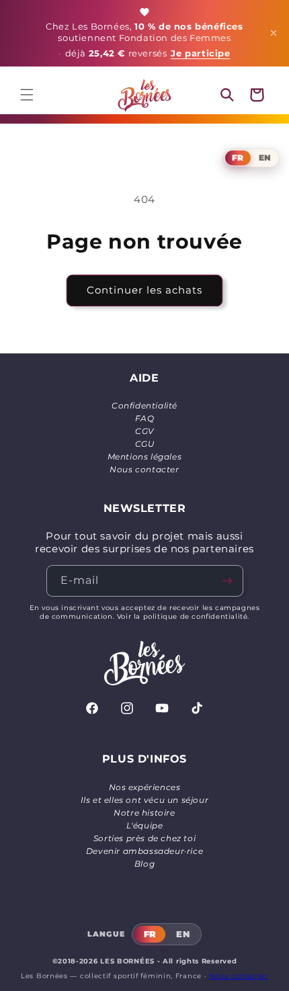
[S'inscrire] (228, 581)
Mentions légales (145, 456)
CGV (144, 431)
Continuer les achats (144, 290)
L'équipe (144, 825)
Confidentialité (144, 405)
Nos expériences (145, 787)
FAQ (145, 418)
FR (237, 158)
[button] (27, 95)
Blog (144, 864)
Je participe (200, 53)
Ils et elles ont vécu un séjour (145, 800)
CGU (145, 444)
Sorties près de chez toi (144, 838)
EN (265, 158)
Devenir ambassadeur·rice (144, 851)
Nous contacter (144, 469)
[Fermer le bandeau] (273, 33)
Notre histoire (144, 813)
